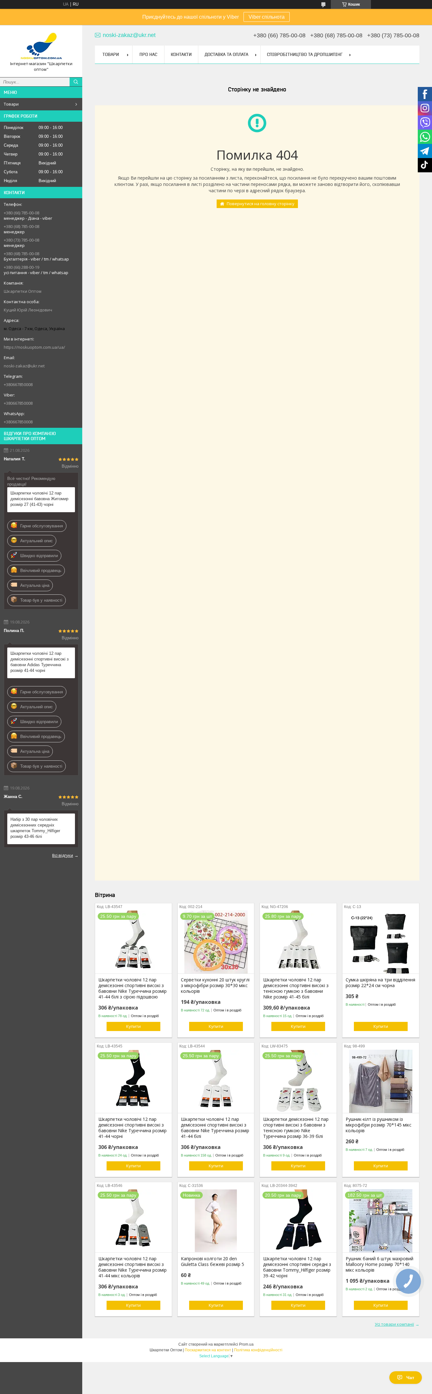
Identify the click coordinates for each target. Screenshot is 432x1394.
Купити (133, 1026)
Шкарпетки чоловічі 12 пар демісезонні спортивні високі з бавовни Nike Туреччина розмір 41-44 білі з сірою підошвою (132, 988)
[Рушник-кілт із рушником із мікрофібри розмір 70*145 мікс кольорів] (381, 1081)
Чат (410, 1377)
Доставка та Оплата (226, 54)
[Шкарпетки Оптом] (41, 45)
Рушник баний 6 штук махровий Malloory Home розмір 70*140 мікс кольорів (379, 1264)
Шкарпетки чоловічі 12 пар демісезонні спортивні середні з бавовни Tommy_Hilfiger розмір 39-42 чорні (297, 1267)
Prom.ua (246, 1344)
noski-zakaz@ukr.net (24, 366)
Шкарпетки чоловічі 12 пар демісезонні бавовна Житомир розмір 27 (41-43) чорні (39, 499)
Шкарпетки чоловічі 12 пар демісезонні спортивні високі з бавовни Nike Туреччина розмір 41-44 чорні (132, 1127)
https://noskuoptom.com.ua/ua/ (34, 347)
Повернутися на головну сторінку (260, 203)
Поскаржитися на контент (208, 1350)
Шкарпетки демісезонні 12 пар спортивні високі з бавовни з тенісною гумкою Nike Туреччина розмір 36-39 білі (296, 1127)
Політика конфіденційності (258, 1350)
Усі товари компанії (394, 1324)
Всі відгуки (62, 855)
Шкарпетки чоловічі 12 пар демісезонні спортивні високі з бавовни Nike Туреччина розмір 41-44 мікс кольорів (132, 1267)
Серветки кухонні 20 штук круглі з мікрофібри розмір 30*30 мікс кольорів (215, 985)
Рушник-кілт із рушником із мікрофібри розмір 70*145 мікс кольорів (378, 1124)
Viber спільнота (267, 17)
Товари (11, 104)
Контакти (181, 54)
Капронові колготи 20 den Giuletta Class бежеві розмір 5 (212, 1261)
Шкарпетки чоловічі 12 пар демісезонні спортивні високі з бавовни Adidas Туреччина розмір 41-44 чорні (39, 662)
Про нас (148, 54)
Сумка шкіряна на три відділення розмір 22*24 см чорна (380, 982)
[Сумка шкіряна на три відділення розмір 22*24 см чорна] (381, 941)
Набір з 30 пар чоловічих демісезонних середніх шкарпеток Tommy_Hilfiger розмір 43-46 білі (35, 828)
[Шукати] (76, 82)
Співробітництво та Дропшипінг (305, 54)
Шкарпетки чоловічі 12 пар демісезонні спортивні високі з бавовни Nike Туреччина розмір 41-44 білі (215, 1127)
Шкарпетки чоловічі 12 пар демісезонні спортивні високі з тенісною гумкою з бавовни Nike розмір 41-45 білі (296, 988)
